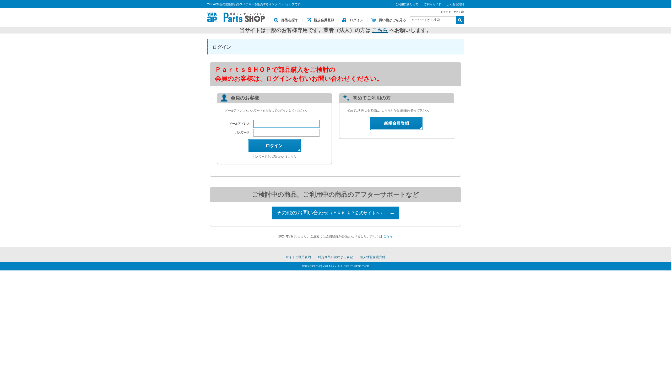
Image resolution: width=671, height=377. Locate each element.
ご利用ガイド (432, 4)
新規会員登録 (324, 20)
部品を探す (289, 20)
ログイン (356, 20)
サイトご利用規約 (298, 257)
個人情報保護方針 (372, 257)
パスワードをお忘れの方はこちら (274, 156)
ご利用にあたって (406, 4)
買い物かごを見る (392, 20)
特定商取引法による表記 (335, 257)
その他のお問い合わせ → (335, 212)
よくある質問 (455, 4)
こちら (380, 30)
